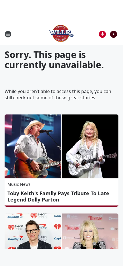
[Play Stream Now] (113, 34)
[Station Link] (61, 34)
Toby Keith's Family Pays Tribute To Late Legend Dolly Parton (58, 196)
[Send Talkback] (102, 34)
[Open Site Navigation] (8, 34)
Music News (19, 184)
